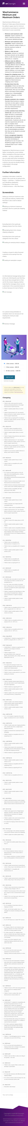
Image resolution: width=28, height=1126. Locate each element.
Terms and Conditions (10, 1115)
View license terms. (18, 392)
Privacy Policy (19, 1115)
